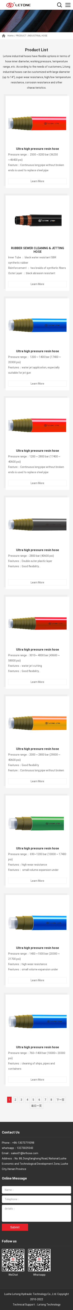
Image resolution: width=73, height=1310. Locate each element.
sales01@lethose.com (24, 1153)
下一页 (60, 1099)
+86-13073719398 (23, 1142)
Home (10, 35)
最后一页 (36, 1105)
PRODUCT (21, 35)
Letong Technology (48, 1304)
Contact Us (11, 1132)
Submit (15, 1227)
